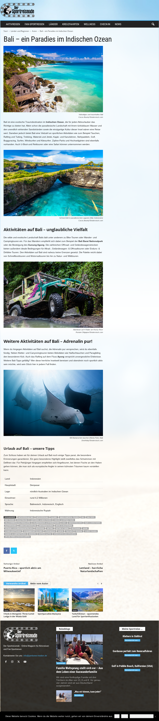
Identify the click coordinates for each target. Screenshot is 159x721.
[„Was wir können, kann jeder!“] (64, 696)
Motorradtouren (46, 526)
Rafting (50, 528)
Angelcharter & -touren (69, 517)
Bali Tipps (90, 517)
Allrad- (54, 517)
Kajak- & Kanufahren (92, 523)
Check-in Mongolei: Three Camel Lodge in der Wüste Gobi (19, 615)
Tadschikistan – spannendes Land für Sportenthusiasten (85, 615)
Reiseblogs (61, 663)
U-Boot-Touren (91, 531)
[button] (153, 24)
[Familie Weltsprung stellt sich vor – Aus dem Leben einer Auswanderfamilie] (79, 649)
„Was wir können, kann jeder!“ (87, 691)
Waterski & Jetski (45, 534)
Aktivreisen (13, 24)
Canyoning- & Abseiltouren (41, 520)
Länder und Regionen (20, 31)
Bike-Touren (9, 520)
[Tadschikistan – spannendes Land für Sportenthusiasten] (87, 600)
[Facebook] (7, 551)
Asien (34, 31)
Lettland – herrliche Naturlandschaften (91, 569)
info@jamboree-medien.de (35, 656)
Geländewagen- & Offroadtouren (46, 523)
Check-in (105, 24)
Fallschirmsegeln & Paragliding (18, 523)
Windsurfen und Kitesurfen (65, 534)
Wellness (89, 24)
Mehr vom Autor (39, 583)
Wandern (32, 534)
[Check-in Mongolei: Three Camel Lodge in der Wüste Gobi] (19, 600)
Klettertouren (11, 526)
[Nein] (155, 716)
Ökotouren (39, 528)
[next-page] (101, 584)
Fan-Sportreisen (34, 24)
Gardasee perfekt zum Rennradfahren (132, 651)
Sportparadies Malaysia (49, 613)
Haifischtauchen (75, 523)
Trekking (78, 531)
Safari (85, 528)
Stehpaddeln (50, 531)
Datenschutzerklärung (141, 716)
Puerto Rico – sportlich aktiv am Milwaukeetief (22, 569)
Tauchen (69, 531)
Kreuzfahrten (70, 24)
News (118, 24)
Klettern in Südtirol (132, 636)
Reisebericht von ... (132, 640)
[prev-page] (97, 584)
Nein (124, 716)
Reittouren (75, 528)
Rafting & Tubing (62, 528)
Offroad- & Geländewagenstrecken (19, 528)
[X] (14, 551)
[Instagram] (13, 662)
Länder (53, 24)
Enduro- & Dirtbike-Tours (64, 520)
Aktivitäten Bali (42, 517)
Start (6, 31)
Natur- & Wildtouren (64, 526)
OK (117, 716)
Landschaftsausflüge (27, 526)
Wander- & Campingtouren (15, 534)
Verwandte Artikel (16, 583)
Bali (82, 517)
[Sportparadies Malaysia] (53, 600)
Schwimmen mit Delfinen (33, 531)
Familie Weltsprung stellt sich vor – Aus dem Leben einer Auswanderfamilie (79, 670)
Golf (64, 523)
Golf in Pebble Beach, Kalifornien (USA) (132, 666)
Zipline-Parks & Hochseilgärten (17, 537)
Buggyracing (22, 520)
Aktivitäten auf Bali (26, 517)
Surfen (60, 531)
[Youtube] (25, 662)
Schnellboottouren (13, 531)
